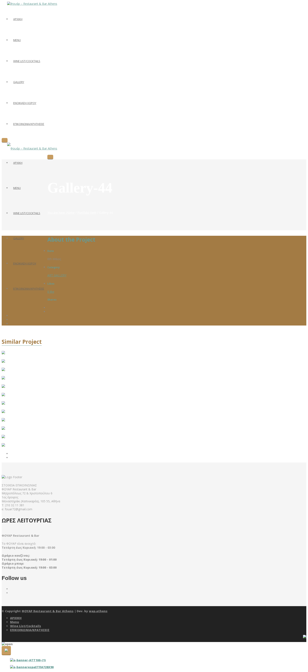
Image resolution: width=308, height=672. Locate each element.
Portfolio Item (86, 213)
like (50, 292)
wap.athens (98, 611)
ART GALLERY (56, 275)
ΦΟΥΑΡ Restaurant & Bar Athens (48, 611)
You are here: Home (61, 213)
